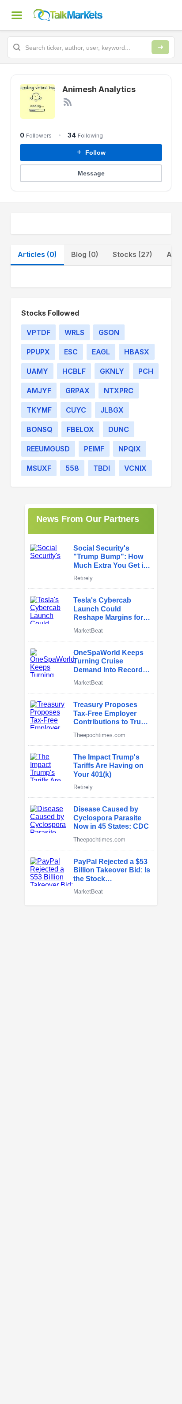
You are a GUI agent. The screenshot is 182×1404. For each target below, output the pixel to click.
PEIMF (94, 448)
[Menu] (17, 15)
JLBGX (112, 410)
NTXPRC (118, 390)
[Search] (160, 47)
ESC (71, 351)
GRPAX (77, 390)
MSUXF (39, 468)
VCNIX (135, 468)
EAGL (101, 351)
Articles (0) (37, 254)
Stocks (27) (132, 254)
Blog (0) (85, 254)
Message (91, 173)
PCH (145, 371)
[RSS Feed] (67, 102)
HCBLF (74, 371)
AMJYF (39, 390)
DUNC (118, 429)
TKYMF (39, 410)
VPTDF (38, 332)
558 (72, 468)
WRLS (74, 332)
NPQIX (129, 448)
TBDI (101, 468)
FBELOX (80, 429)
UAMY (37, 371)
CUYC (76, 410)
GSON (109, 332)
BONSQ (40, 429)
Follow (91, 152)
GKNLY (112, 371)
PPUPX (38, 351)
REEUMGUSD (48, 448)
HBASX (136, 351)
